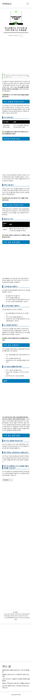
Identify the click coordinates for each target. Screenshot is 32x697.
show (10, 480)
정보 (16, 612)
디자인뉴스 (7, 4)
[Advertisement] (16, 56)
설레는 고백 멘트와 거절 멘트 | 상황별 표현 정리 (16, 683)
